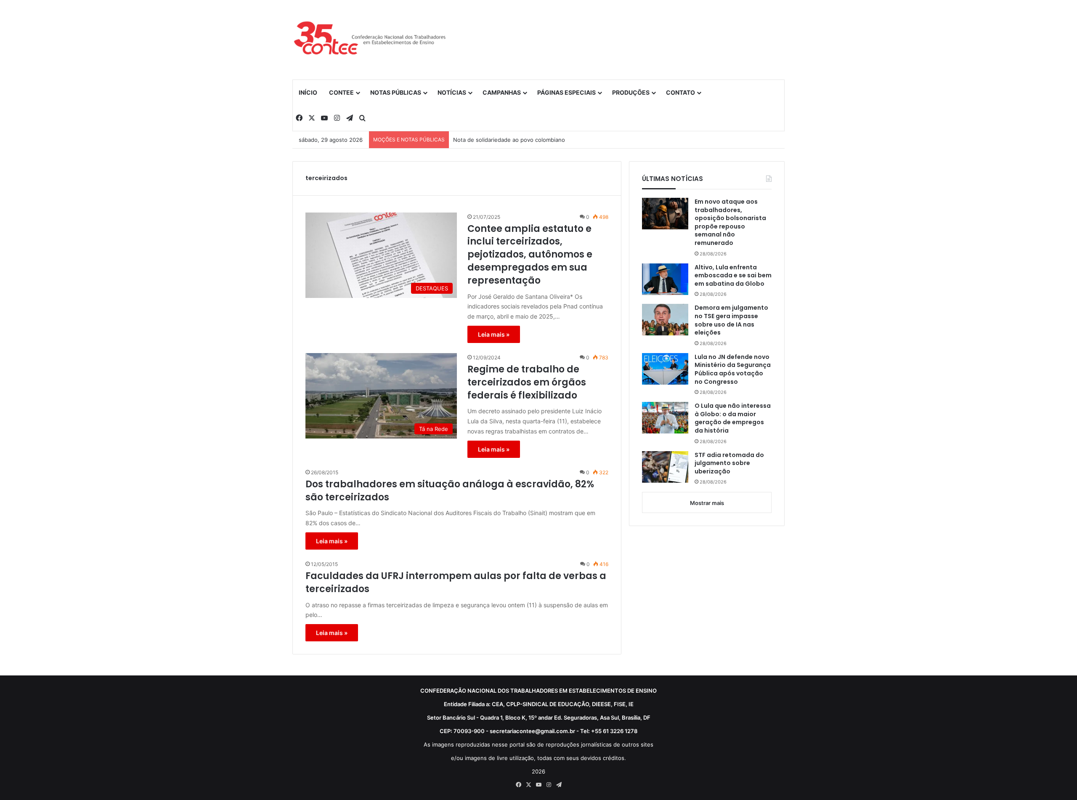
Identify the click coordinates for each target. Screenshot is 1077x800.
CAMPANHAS (502, 92)
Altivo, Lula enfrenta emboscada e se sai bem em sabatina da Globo (733, 275)
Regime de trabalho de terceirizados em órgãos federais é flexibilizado (526, 382)
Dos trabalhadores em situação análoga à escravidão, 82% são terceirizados (449, 491)
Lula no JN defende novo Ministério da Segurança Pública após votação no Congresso (733, 369)
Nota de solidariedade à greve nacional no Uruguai (519, 139)
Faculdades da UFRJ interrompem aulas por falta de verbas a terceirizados (455, 582)
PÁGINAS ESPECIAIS (566, 92)
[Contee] (370, 39)
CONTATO (680, 92)
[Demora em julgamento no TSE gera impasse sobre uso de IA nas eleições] (665, 319)
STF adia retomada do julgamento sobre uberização (729, 463)
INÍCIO (308, 92)
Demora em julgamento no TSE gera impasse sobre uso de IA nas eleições (731, 320)
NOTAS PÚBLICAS (395, 92)
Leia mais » (493, 334)
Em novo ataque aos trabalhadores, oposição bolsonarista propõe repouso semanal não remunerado (730, 222)
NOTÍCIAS (452, 92)
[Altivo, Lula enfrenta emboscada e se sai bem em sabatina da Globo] (665, 279)
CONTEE (341, 92)
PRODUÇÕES (631, 92)
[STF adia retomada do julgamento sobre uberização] (665, 467)
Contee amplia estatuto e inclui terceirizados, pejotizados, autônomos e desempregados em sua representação (529, 255)
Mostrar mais (707, 503)
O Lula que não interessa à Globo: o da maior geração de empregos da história (733, 418)
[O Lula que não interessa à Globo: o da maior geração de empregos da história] (665, 417)
